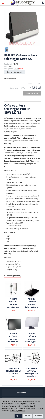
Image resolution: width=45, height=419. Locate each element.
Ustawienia (38, 416)
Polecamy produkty (12, 276)
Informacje (22, 392)
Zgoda (18, 416)
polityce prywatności (17, 411)
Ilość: (30, 83)
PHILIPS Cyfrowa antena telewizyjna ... (13, 303)
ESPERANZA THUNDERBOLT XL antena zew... (13, 372)
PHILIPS (15, 64)
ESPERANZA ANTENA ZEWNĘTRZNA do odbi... (31, 372)
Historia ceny (9, 79)
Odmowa (27, 416)
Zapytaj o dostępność (14, 72)
